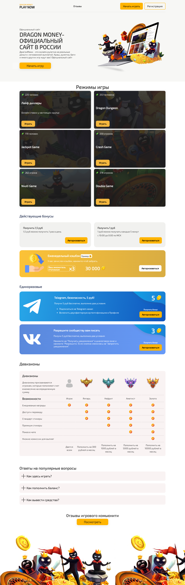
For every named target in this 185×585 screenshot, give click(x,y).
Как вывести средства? (43, 500)
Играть (28, 123)
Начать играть (131, 6)
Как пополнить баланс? (43, 488)
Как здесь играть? (39, 476)
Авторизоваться (76, 240)
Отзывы (77, 6)
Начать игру (35, 65)
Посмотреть (92, 522)
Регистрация (155, 6)
